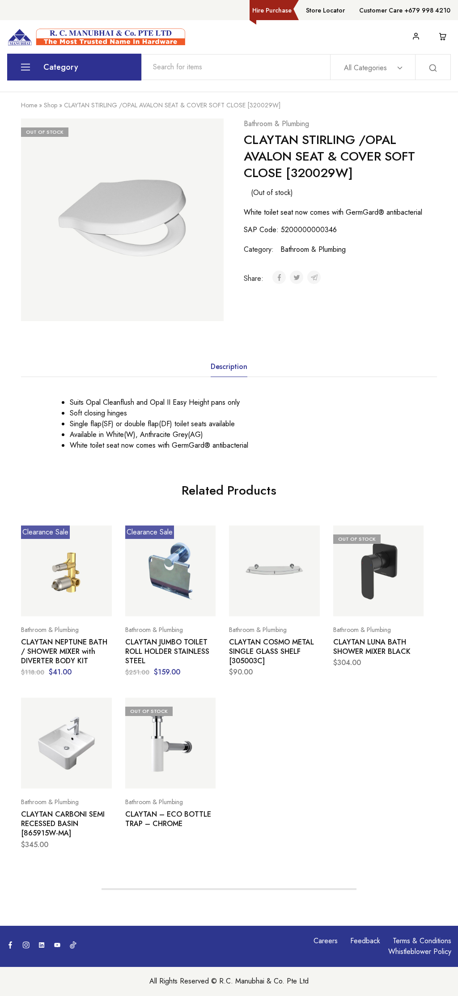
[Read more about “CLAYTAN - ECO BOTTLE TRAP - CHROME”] (148, 775)
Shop (50, 105)
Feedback (365, 941)
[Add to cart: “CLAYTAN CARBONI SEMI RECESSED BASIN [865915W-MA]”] (44, 775)
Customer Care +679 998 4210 (404, 10)
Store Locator (325, 10)
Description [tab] (229, 366)
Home (29, 105)
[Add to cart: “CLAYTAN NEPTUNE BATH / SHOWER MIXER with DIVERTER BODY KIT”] (44, 603)
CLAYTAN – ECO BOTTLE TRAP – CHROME (168, 819)
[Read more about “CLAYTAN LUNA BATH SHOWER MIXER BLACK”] (356, 603)
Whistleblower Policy (419, 951)
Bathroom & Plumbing (276, 124)
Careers (326, 941)
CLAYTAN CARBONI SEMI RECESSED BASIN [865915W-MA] (63, 824)
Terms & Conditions (422, 941)
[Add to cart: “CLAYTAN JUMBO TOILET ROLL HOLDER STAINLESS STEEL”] (148, 603)
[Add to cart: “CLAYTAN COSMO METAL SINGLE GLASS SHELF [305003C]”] (252, 603)
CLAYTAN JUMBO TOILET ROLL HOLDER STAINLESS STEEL (167, 651)
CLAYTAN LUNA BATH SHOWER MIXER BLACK (372, 647)
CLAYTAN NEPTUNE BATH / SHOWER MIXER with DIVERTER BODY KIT (64, 651)
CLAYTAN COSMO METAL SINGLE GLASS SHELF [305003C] (271, 651)
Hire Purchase (272, 10)
